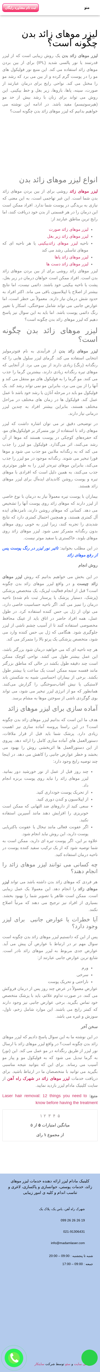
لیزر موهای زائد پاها (71, 257)
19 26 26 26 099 (73, 1220)
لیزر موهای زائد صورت (68, 229)
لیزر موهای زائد (84, 191)
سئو (67, 1364)
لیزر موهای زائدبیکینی (58, 243)
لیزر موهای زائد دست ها (67, 264)
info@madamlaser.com (68, 1243)
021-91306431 (74, 1231)
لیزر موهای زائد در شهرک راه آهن (39, 1078)
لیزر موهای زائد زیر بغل (67, 236)
